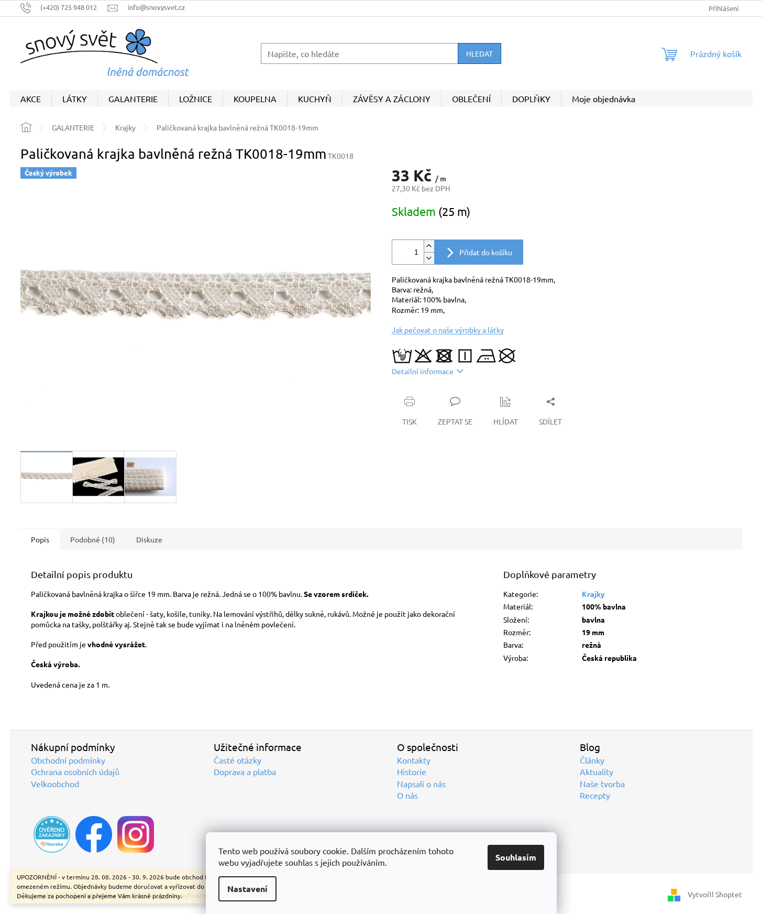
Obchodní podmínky (68, 760)
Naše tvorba (602, 783)
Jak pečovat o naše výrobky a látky (448, 329)
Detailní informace (423, 371)
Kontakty (413, 760)
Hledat (479, 53)
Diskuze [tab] (149, 539)
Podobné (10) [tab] (92, 539)
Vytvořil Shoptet (715, 894)
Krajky (593, 594)
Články (592, 760)
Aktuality (596, 771)
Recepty (595, 795)
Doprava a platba (245, 771)
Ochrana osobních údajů (75, 771)
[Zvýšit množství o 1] (429, 246)
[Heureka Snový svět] (52, 834)
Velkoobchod (55, 783)
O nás (407, 795)
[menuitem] (30, 98)
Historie (411, 771)
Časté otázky (237, 760)
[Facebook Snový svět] (93, 834)
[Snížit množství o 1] (429, 258)
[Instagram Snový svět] (135, 834)
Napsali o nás (421, 783)
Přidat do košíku (485, 252)
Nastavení (247, 888)
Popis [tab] (40, 539)
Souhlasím (515, 857)
